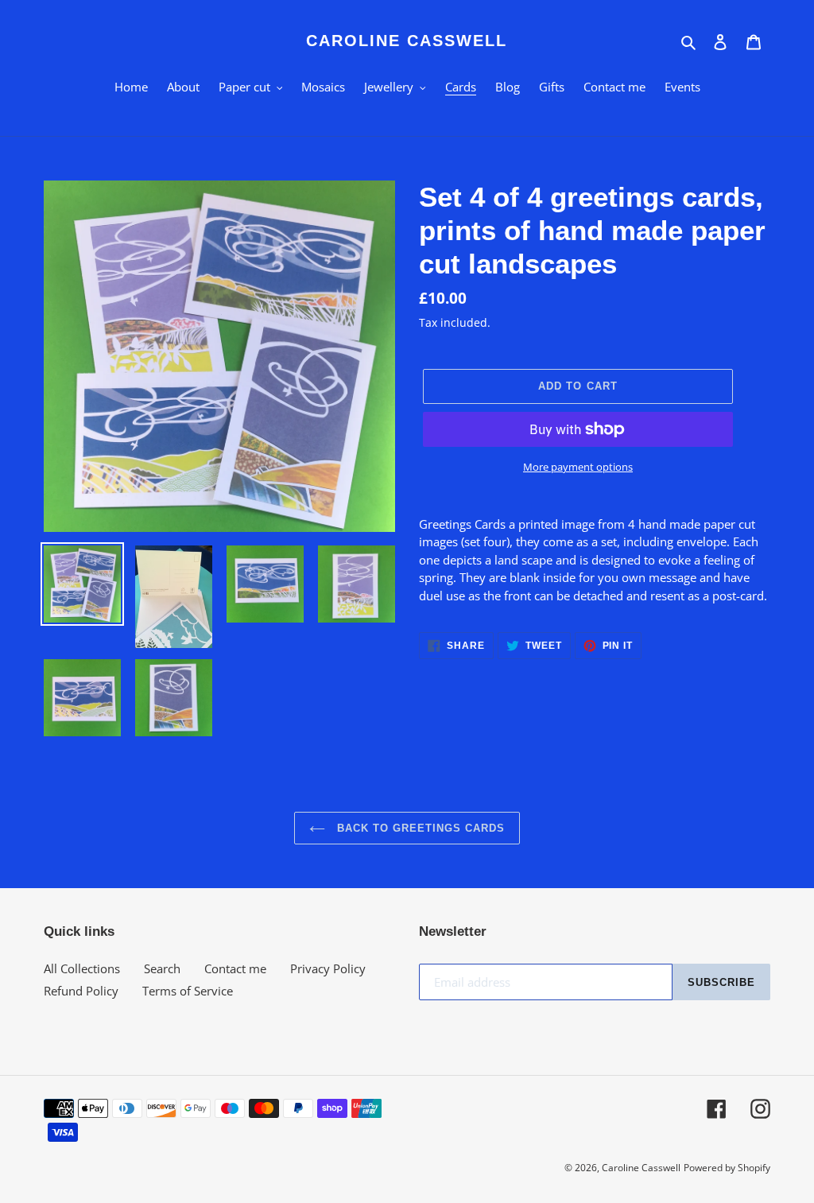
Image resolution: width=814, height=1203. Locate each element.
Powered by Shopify (727, 1167)
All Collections (82, 968)
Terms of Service (187, 991)
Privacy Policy (328, 968)
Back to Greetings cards (419, 828)
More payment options (578, 467)
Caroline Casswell (406, 40)
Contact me (235, 968)
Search (162, 968)
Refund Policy (81, 991)
